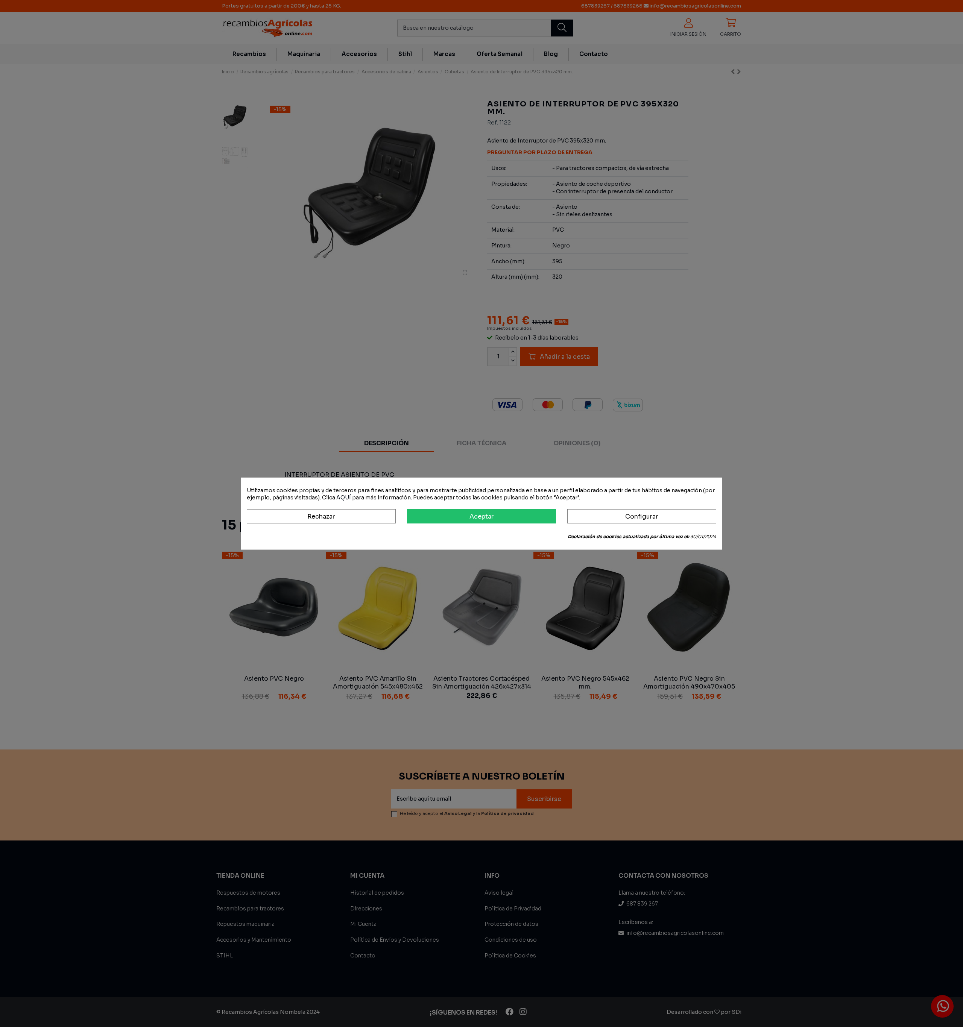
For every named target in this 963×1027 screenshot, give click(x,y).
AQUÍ (343, 497)
